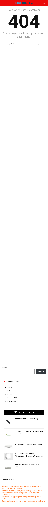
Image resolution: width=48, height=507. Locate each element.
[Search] (44, 3)
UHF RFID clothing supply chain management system (22, 491)
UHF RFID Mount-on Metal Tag (26, 419)
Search (4, 368)
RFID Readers (10, 391)
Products (8, 387)
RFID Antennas (10, 401)
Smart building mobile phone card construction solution (23, 501)
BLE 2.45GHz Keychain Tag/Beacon (28, 444)
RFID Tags (8, 394)
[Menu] (3, 3)
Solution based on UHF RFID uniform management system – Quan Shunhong (21, 487)
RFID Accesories (11, 398)
